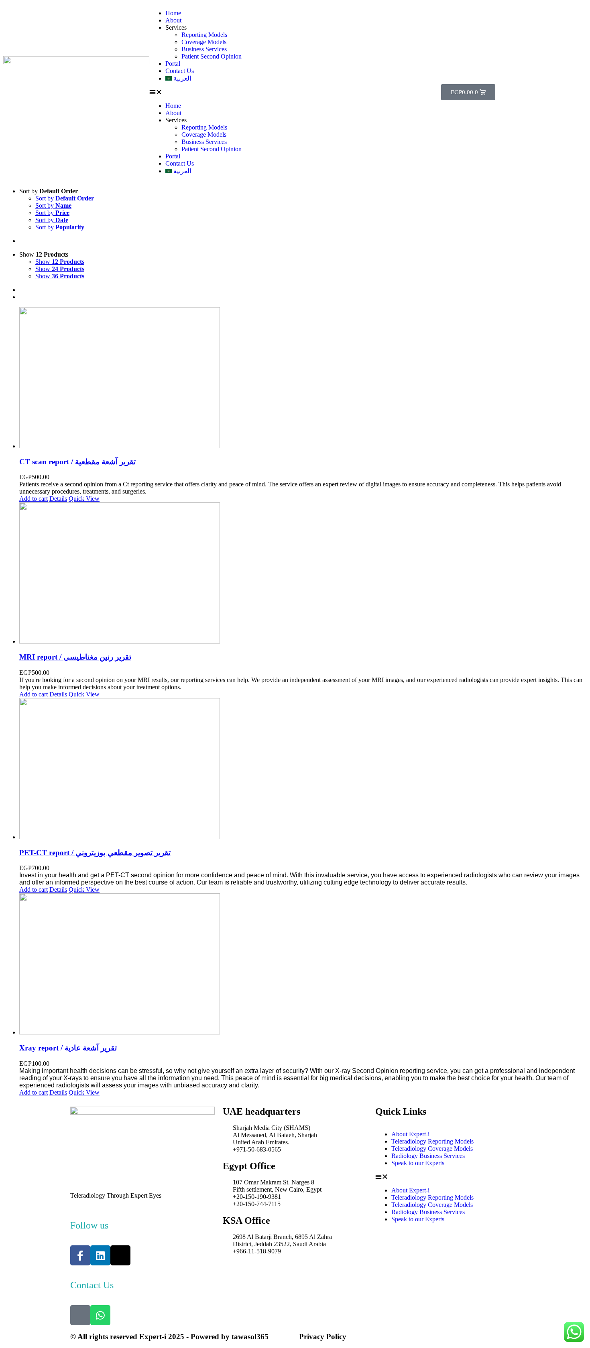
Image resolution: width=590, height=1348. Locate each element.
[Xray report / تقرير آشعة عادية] (303, 964)
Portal (172, 63)
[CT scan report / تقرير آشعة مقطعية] (303, 378)
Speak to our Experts (417, 1163)
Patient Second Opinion (211, 56)
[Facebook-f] (80, 1255)
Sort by (64, 198)
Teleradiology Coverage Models (432, 1148)
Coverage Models (203, 41)
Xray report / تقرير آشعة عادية (68, 1048)
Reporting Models (204, 34)
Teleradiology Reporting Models (432, 1141)
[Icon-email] (80, 1315)
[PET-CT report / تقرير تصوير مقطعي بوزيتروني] (303, 769)
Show (59, 261)
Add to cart (33, 498)
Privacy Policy (322, 1336)
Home (173, 13)
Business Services (204, 49)
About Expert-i (410, 1134)
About (173, 20)
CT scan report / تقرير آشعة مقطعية (77, 461)
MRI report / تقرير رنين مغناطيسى (75, 657)
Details (58, 498)
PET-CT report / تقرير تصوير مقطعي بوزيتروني (95, 852)
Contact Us (179, 70)
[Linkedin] (100, 1255)
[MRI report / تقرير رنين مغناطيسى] (303, 573)
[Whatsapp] (100, 1315)
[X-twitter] (120, 1255)
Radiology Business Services (428, 1155)
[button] (295, 92)
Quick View (84, 498)
